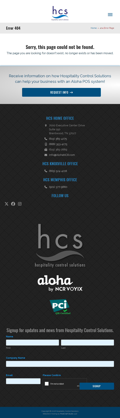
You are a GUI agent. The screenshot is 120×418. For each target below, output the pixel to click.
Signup (97, 386)
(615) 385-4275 (58, 138)
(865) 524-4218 (58, 170)
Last (63, 348)
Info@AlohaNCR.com (62, 154)
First (8, 348)
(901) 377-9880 (58, 186)
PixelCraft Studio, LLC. (68, 414)
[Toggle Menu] (110, 14)
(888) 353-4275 (58, 144)
